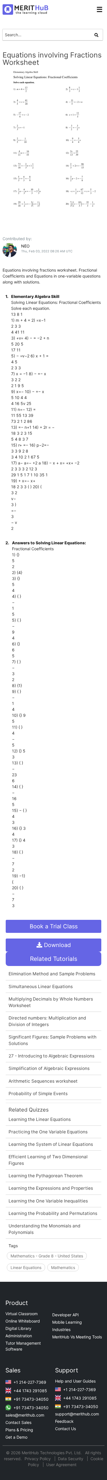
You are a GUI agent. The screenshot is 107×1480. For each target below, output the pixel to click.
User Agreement (61, 1464)
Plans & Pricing (19, 1429)
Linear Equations (26, 1267)
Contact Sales (18, 1422)
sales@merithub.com (24, 1415)
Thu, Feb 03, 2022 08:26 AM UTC (46, 251)
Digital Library (18, 1328)
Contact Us (65, 1428)
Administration (18, 1335)
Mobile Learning (67, 1322)
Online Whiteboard (22, 1321)
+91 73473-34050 (30, 1399)
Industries (61, 1329)
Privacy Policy (38, 1458)
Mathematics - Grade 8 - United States (47, 1255)
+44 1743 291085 (29, 1390)
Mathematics (63, 1267)
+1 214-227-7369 (29, 1382)
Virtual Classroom (21, 1313)
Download (56, 945)
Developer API (65, 1314)
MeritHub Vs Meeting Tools (77, 1336)
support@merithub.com (77, 1413)
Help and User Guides (75, 1381)
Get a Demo (16, 1437)
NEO (25, 246)
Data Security (71, 1458)
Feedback (64, 1421)
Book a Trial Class (54, 926)
